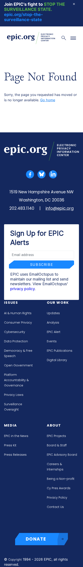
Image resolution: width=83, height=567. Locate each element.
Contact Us (55, 507)
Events (52, 341)
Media (10, 425)
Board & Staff (57, 445)
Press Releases (15, 455)
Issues (11, 302)
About (54, 425)
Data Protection (16, 341)
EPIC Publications (59, 351)
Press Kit (10, 445)
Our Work (58, 302)
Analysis (53, 322)
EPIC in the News (16, 436)
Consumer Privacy (18, 322)
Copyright (15, 559)
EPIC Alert (53, 332)
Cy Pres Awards (58, 488)
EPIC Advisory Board (62, 455)
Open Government (18, 365)
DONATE (36, 539)
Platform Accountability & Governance (16, 380)
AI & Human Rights (17, 313)
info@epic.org (60, 208)
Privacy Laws (13, 395)
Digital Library (57, 360)
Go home (47, 100)
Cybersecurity (14, 332)
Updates (53, 313)
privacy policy (22, 288)
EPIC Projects (56, 436)
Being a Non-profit (60, 479)
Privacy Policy (57, 497)
